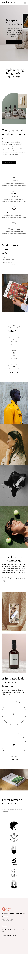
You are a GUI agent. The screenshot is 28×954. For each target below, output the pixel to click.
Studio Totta (8, 2)
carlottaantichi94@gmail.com (9, 935)
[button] (4, 270)
